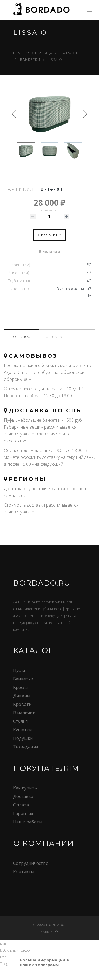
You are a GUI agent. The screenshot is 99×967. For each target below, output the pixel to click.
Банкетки (23, 679)
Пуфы (19, 670)
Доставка (23, 796)
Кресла (20, 687)
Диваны (21, 696)
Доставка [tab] (21, 337)
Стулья (20, 721)
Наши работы (27, 822)
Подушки (23, 738)
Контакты (23, 872)
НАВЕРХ (46, 931)
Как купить (25, 788)
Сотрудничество (31, 863)
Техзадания (25, 747)
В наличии (24, 713)
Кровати (22, 704)
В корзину (49, 235)
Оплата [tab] (54, 337)
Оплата (21, 805)
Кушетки (22, 730)
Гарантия (23, 813)
